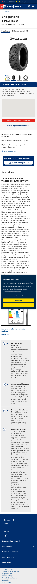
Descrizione (5, 31)
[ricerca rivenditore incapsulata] (29, 6)
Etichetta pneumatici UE (20, 31)
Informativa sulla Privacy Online (13, 291)
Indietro (7, 12)
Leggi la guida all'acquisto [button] (17, 163)
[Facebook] (5, 535)
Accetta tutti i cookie (18, 305)
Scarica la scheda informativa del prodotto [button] (13, 330)
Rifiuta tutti (18, 300)
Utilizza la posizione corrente (17, 126)
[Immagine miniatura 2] (13, 78)
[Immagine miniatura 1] (7, 78)
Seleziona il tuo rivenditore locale (18, 121)
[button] (33, 6)
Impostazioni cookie (18, 295)
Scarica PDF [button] (5, 335)
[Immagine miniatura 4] (25, 78)
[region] (18, 292)
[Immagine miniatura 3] (19, 78)
